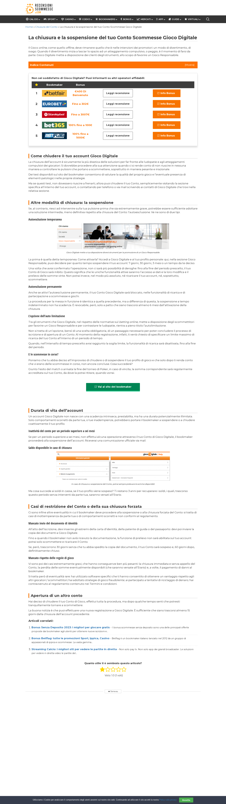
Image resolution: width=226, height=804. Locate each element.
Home (29, 26)
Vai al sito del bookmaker (114, 386)
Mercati (145, 19)
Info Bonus (168, 93)
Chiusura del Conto (46, 26)
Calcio (34, 19)
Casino (69, 19)
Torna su (114, 691)
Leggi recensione (118, 93)
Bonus (127, 19)
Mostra (190, 64)
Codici (86, 19)
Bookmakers (107, 19)
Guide (175, 19)
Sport (51, 19)
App (161, 19)
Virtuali (193, 19)
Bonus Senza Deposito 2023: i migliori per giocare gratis (71, 627)
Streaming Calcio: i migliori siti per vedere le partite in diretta (75, 649)
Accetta (186, 800)
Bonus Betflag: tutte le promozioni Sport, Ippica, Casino (71, 638)
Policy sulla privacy (168, 800)
